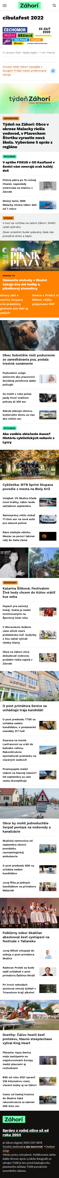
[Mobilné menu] (5, 5)
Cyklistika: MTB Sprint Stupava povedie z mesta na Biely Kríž (28, 487)
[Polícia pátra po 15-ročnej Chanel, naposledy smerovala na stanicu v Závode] (47, 186)
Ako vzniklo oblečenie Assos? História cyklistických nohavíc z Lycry (28, 438)
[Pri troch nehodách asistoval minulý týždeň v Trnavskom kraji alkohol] (47, 988)
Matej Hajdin (30, 52)
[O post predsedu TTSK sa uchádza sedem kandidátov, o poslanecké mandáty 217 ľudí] (47, 725)
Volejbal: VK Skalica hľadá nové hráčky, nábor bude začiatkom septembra (19, 502)
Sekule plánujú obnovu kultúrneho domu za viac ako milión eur (19, 414)
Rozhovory (10, 583)
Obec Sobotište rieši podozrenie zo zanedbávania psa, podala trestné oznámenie (29, 359)
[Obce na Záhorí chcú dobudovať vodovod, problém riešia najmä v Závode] (47, 657)
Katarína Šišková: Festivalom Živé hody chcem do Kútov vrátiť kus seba (29, 592)
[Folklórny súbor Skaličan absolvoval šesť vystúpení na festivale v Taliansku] (29, 913)
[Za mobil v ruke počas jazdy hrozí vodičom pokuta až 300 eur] (47, 397)
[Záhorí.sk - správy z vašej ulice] (29, 5)
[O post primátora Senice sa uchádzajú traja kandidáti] (29, 686)
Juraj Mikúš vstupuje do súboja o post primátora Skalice (18, 954)
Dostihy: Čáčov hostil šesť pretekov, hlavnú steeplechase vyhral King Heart (27, 1039)
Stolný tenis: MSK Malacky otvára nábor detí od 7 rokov (20, 204)
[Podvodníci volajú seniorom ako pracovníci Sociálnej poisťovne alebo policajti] (47, 378)
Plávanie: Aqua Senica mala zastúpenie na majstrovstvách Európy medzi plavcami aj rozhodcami (18, 1060)
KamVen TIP (9, 276)
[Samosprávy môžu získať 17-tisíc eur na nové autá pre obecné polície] (47, 519)
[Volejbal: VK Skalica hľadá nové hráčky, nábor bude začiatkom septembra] (47, 502)
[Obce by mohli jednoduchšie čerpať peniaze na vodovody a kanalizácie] (29, 803)
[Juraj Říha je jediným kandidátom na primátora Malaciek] (47, 886)
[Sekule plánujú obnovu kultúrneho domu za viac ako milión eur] (47, 415)
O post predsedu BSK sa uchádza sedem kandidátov (18, 869)
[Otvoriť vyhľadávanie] (54, 5)
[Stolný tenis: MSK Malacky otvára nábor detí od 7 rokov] (47, 205)
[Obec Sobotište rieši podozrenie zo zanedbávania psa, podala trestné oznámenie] (29, 335)
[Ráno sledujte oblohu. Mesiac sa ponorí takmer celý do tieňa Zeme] (47, 536)
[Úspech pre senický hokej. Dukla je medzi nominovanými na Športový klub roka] (47, 611)
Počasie (8, 218)
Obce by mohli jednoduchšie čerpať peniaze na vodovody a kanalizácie (27, 827)
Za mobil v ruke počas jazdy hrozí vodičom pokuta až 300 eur (17, 397)
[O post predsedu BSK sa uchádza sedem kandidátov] (47, 869)
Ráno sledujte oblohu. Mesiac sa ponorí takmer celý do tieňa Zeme (19, 536)
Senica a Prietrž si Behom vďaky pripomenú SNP (31, 300)
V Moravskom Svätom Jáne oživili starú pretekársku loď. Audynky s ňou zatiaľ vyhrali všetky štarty (20, 635)
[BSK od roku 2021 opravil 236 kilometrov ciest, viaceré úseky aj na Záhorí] (47, 1081)
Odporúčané (11, 118)
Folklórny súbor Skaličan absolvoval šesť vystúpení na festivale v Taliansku (26, 937)
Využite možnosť (23, 1146)
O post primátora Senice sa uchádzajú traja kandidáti (25, 708)
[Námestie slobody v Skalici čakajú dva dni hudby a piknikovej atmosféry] (29, 256)
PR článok (9, 156)
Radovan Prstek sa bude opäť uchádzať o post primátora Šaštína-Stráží (19, 971)
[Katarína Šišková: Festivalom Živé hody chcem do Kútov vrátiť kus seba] (29, 562)
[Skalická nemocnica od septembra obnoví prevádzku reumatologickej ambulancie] (47, 848)
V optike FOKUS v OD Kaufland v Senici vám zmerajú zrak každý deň (29, 166)
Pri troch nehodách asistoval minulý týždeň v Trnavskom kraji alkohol (19, 988)
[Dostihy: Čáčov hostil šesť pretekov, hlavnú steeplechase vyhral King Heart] (29, 1015)
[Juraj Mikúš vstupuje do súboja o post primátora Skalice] (47, 954)
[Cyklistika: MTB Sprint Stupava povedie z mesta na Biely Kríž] (29, 465)
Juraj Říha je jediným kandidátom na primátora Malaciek (19, 886)
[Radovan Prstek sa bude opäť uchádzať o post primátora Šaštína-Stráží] (47, 971)
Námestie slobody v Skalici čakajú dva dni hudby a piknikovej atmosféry (25, 284)
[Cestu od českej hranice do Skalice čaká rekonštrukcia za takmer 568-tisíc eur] (47, 1100)
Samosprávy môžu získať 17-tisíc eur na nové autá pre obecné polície (19, 519)
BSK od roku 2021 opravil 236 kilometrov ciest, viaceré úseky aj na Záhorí (20, 1081)
